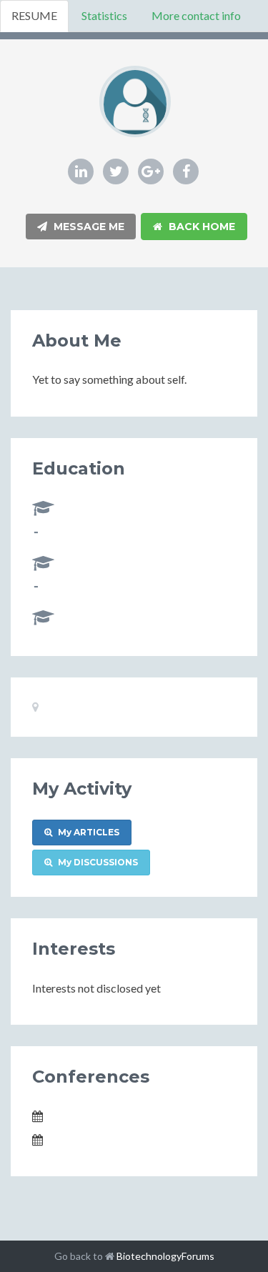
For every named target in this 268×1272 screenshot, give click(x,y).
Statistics (104, 15)
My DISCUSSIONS (97, 862)
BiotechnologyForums (165, 1256)
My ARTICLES (87, 832)
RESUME (34, 15)
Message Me (87, 226)
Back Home (200, 226)
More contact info (196, 15)
